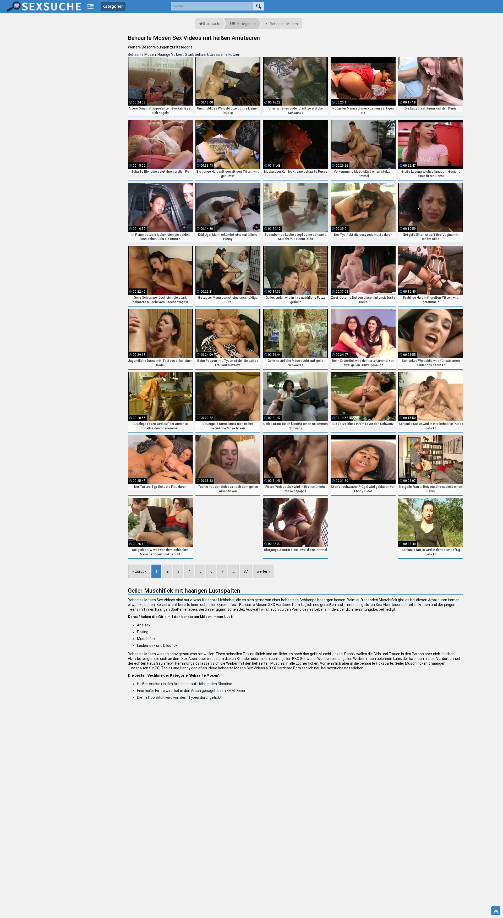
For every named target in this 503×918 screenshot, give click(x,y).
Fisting (142, 632)
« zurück (139, 571)
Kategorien (113, 6)
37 (246, 571)
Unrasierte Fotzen (225, 54)
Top (495, 911)
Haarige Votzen (170, 54)
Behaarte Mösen (142, 54)
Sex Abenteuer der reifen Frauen (403, 605)
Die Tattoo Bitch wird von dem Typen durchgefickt (179, 697)
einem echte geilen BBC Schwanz (287, 659)
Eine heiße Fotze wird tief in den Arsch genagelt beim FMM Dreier (191, 690)
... (233, 571)
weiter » (263, 571)
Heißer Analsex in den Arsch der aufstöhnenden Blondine (184, 684)
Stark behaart (196, 54)
